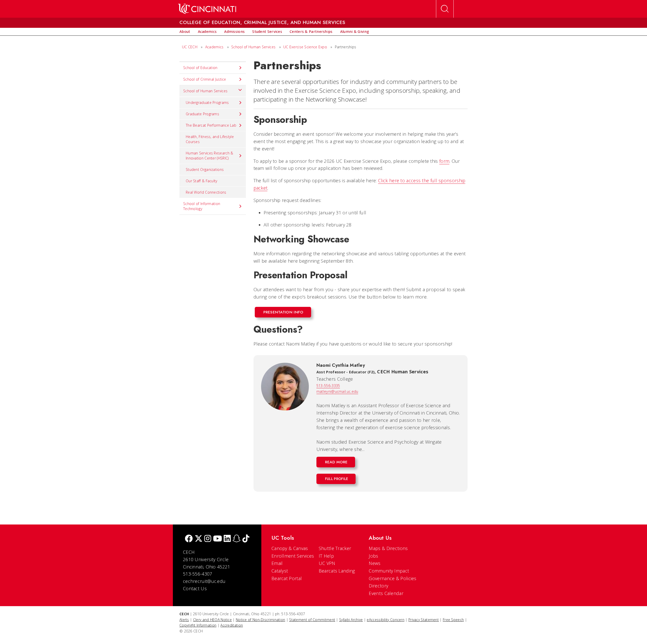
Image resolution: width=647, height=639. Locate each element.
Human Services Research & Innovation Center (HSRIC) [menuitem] (209, 156)
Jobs (373, 556)
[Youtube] (217, 539)
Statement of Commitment (312, 619)
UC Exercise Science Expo (305, 46)
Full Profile (336, 478)
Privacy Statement (423, 619)
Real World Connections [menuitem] (206, 192)
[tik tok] (245, 539)
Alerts (184, 619)
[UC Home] (207, 9)
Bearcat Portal (286, 578)
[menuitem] (185, 31)
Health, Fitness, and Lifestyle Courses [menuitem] (210, 139)
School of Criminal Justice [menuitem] (204, 79)
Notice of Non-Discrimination (260, 619)
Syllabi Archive (351, 619)
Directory (378, 586)
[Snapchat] (237, 539)
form (444, 161)
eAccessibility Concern (385, 619)
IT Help (326, 556)
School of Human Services (253, 46)
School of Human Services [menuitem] (205, 90)
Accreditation (231, 625)
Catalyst (279, 571)
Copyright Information (197, 625)
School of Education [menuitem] (200, 67)
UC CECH (189, 46)
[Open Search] (445, 9)
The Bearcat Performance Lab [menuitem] (211, 125)
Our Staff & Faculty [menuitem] (201, 180)
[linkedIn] (227, 539)
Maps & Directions (388, 548)
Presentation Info (283, 312)
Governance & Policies (392, 578)
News (374, 563)
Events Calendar (386, 593)
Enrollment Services (292, 556)
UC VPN (327, 563)
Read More (336, 462)
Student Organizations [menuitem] (205, 169)
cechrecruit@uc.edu (204, 581)
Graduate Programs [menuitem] (202, 113)
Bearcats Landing (337, 571)
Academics (214, 46)
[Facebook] (189, 539)
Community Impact (389, 571)
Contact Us (195, 588)
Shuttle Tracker (335, 548)
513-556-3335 (328, 385)
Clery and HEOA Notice (212, 619)
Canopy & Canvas (289, 548)
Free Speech (453, 619)
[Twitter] (199, 539)
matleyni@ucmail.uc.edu (337, 391)
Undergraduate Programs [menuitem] (207, 102)
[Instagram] (207, 539)
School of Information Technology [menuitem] (201, 206)
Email (277, 563)
